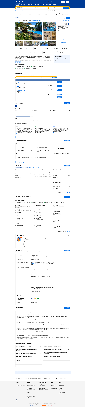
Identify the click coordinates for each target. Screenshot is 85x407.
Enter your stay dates (35, 263)
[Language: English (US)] (48, 2)
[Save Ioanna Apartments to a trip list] (62, 18)
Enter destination (20, 7)
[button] (63, 41)
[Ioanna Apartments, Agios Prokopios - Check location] (15, 20)
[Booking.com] (19, 1)
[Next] (69, 30)
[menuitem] (17, 4)
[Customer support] (51, 2)
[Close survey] (69, 235)
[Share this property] (64, 18)
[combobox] (25, 8)
